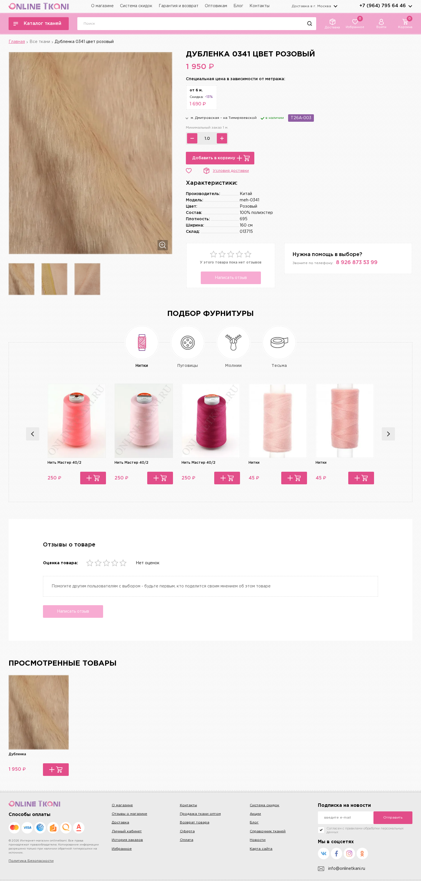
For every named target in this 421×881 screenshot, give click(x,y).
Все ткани (39, 42)
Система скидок (136, 6)
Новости (257, 839)
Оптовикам (216, 6)
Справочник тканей (268, 831)
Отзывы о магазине (129, 813)
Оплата (186, 839)
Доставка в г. (311, 6)
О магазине (102, 6)
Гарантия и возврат (178, 6)
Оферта (187, 831)
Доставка (120, 822)
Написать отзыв (231, 278)
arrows (410, 6)
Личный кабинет (127, 831)
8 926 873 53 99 (356, 262)
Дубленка (17, 754)
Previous (32, 433)
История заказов (127, 839)
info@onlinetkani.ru (346, 868)
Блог (238, 6)
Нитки (254, 462)
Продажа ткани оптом (200, 813)
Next (388, 433)
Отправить (392, 817)
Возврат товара (194, 822)
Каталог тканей (42, 23)
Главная (17, 42)
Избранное (122, 848)
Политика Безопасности (31, 860)
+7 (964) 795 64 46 (382, 6)
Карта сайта (261, 848)
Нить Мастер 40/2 (64, 462)
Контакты (259, 6)
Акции (255, 813)
